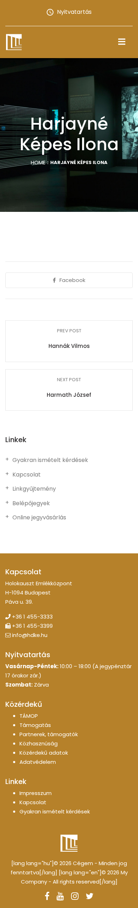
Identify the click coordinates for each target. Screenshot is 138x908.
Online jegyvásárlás (39, 517)
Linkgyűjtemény (34, 489)
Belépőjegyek (31, 503)
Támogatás (35, 725)
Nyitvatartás (74, 12)
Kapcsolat (26, 475)
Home (38, 162)
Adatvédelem (37, 762)
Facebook (72, 280)
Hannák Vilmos (69, 346)
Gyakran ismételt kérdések (50, 460)
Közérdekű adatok (43, 752)
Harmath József (69, 395)
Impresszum (35, 793)
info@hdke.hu (29, 635)
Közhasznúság (38, 743)
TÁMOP (28, 716)
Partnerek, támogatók (48, 734)
